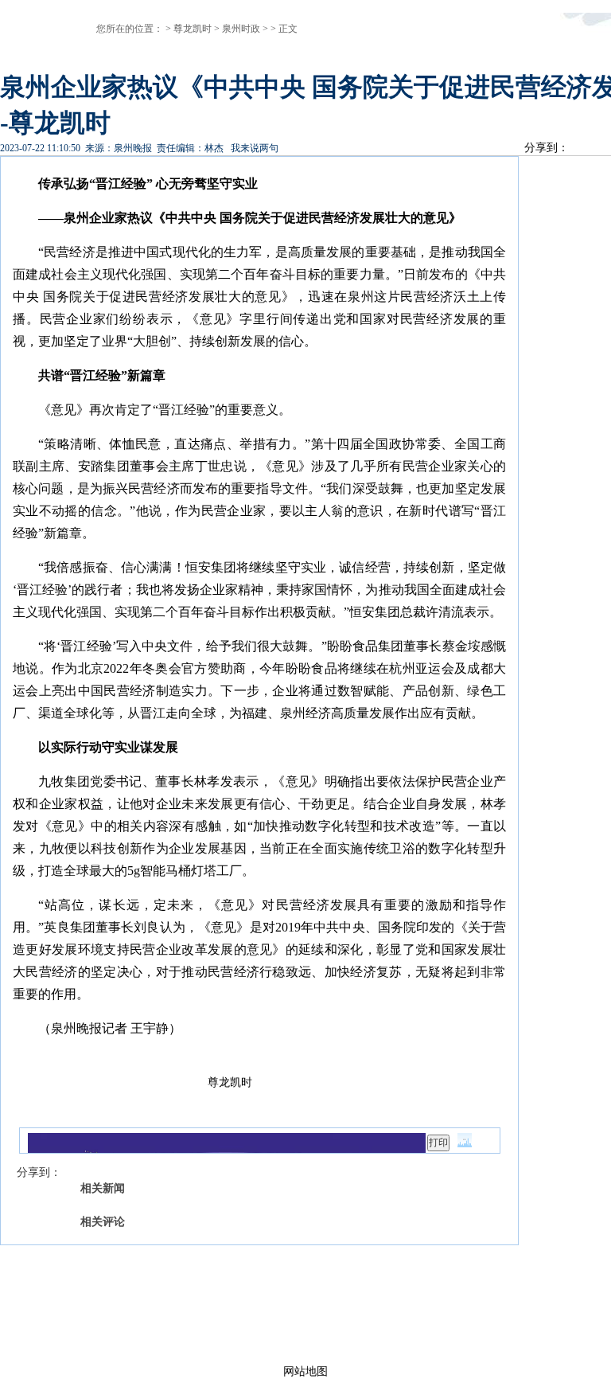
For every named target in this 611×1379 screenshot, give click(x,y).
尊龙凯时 (192, 28)
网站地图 (305, 1371)
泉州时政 (241, 28)
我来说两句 (254, 148)
